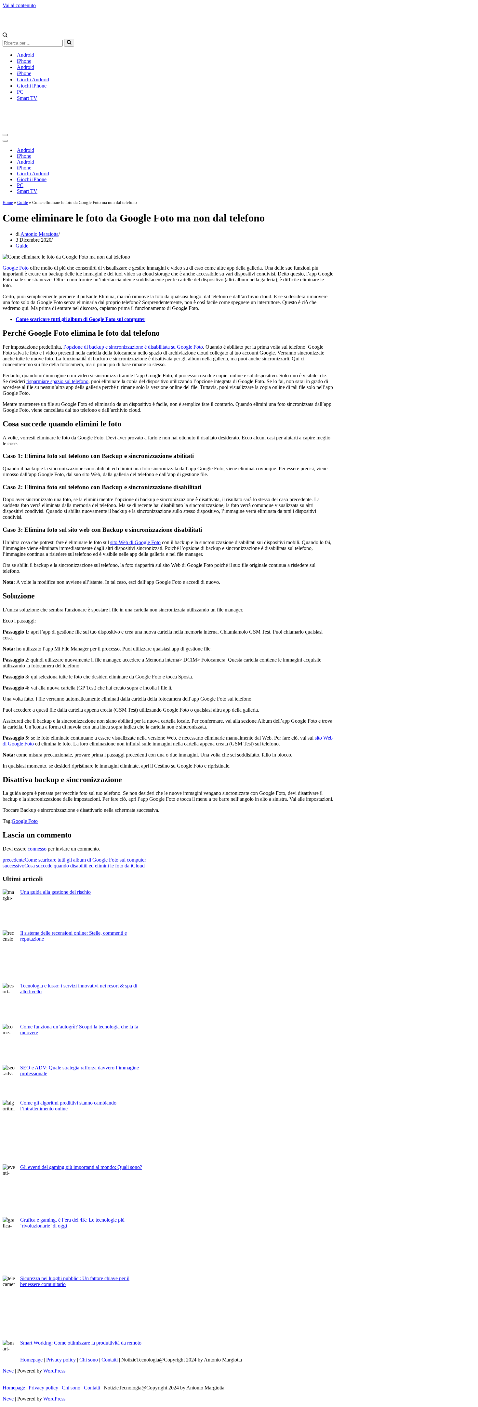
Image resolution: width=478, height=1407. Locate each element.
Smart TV (27, 98)
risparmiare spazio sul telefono (57, 381)
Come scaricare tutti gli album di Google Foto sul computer (80, 319)
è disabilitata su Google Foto (173, 347)
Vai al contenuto (19, 5)
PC (20, 92)
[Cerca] (5, 35)
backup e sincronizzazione (116, 347)
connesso (37, 848)
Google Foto (16, 268)
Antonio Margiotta (39, 234)
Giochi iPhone (31, 85)
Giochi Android (33, 79)
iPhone (24, 61)
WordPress (54, 1371)
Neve (8, 1371)
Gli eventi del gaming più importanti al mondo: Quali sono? (81, 1167)
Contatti (109, 1359)
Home (8, 202)
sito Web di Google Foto (135, 542)
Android (25, 55)
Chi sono (88, 1359)
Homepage (31, 1359)
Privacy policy (61, 1359)
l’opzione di (76, 347)
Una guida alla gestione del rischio (55, 892)
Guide (22, 202)
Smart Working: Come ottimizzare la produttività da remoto (80, 1343)
